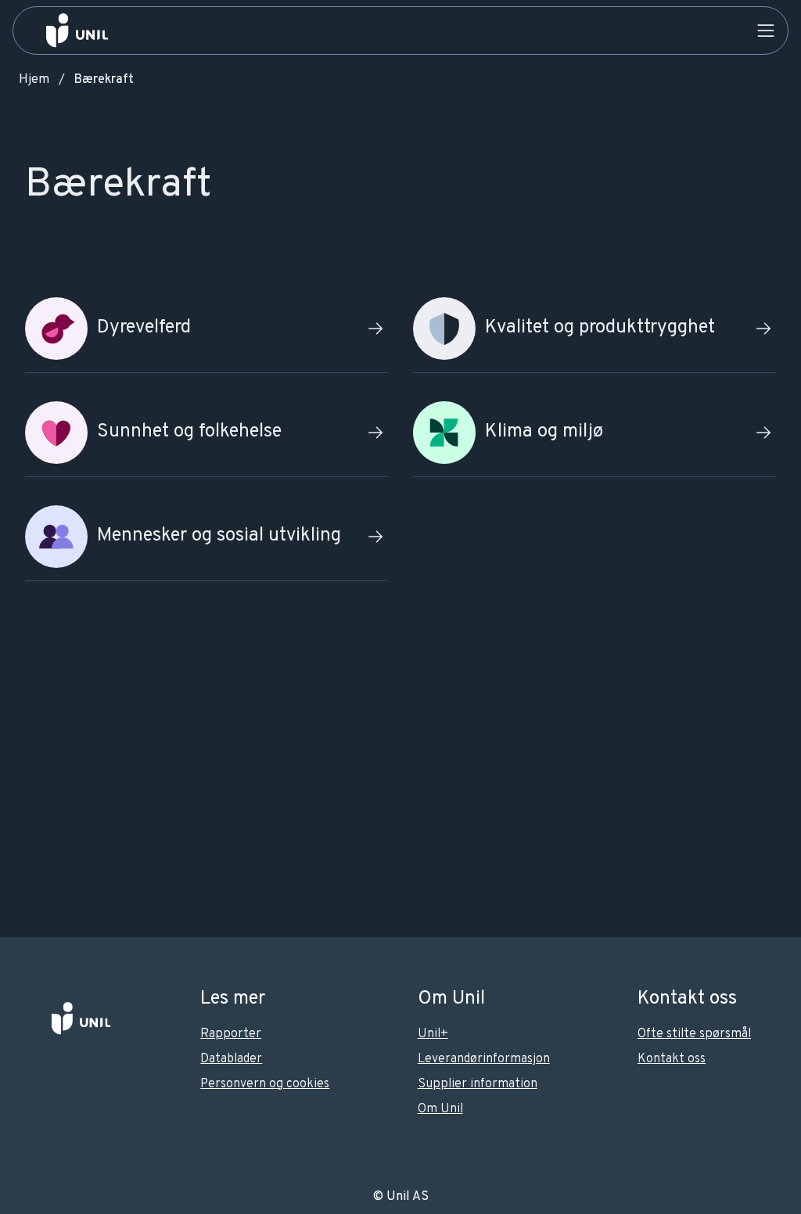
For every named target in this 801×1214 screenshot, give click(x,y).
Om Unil (440, 1109)
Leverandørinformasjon (484, 1059)
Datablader (231, 1059)
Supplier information (477, 1084)
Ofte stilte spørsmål (694, 1034)
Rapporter (230, 1034)
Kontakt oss (672, 1059)
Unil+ (433, 1034)
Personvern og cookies (264, 1084)
